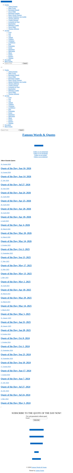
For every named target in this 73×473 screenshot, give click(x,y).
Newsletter (8, 60)
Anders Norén (39, 470)
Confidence (11, 42)
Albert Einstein (12, 6)
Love (10, 32)
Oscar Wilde (12, 11)
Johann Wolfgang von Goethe (17, 17)
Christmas (11, 41)
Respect (10, 56)
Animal (10, 37)
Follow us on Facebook (36, 436)
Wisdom (10, 58)
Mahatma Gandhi (13, 25)
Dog (9, 44)
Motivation (11, 51)
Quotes (7, 5)
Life (9, 34)
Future (10, 48)
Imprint (36, 452)
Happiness (11, 49)
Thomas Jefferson (13, 18)
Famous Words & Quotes (38, 134)
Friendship (11, 46)
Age (9, 36)
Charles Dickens (13, 20)
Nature (10, 54)
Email (27, 418)
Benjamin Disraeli (13, 10)
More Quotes (8, 61)
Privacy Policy (36, 459)
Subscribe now (38, 145)
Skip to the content (6, 1)
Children (11, 39)
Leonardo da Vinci (14, 22)
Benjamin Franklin (14, 13)
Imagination (11, 24)
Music (10, 53)
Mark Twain (12, 8)
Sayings (7, 30)
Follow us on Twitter (36, 443)
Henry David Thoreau (15, 15)
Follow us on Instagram (36, 430)
